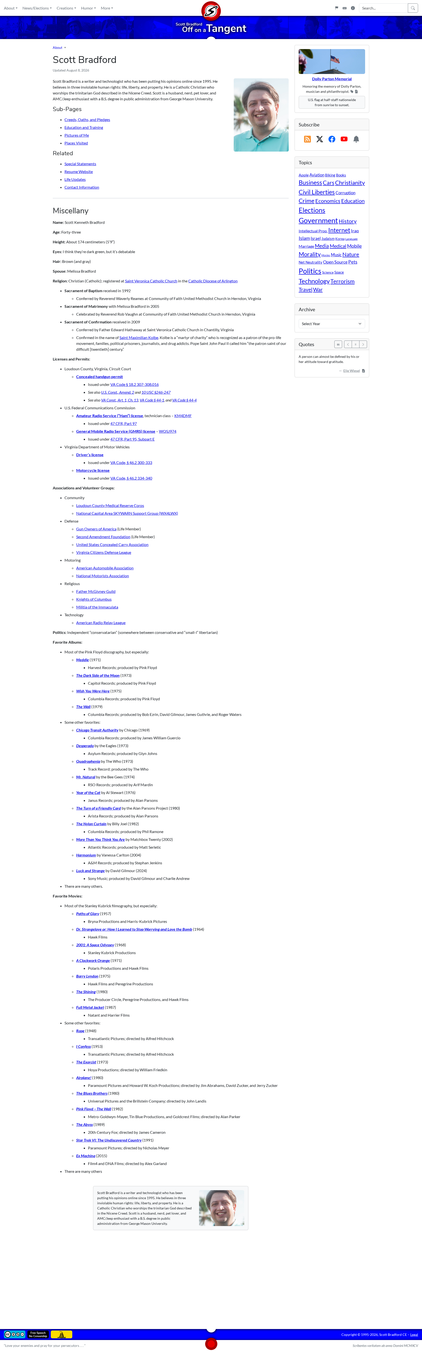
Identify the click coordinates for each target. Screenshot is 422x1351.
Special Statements (80, 163)
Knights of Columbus (94, 599)
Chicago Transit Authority (97, 730)
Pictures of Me (76, 135)
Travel (305, 289)
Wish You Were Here (93, 691)
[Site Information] (353, 8)
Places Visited (76, 143)
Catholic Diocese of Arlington (213, 280)
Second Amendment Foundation (103, 536)
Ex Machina (85, 1155)
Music (336, 254)
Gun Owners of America (96, 528)
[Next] (363, 344)
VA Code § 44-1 (152, 400)
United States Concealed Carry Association (112, 544)
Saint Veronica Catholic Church (151, 280)
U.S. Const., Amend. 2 (117, 392)
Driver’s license (90, 454)
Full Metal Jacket (90, 1007)
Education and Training (83, 127)
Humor (87, 8)
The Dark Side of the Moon (98, 675)
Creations (65, 8)
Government (318, 220)
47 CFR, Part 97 (123, 423)
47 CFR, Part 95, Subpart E (132, 439)
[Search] (413, 8)
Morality (310, 254)
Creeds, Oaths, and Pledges (87, 119)
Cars (328, 182)
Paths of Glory (87, 913)
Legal (414, 1334)
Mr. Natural (85, 776)
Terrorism (342, 281)
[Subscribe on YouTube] (344, 139)
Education (353, 200)
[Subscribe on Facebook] (331, 139)
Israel (316, 238)
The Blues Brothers (91, 1093)
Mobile (354, 246)
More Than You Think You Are (100, 839)
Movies (325, 255)
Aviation (316, 175)
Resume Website (78, 171)
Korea (340, 239)
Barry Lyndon (87, 976)
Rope (80, 1030)
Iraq (355, 230)
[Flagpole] (336, 8)
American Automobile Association (105, 568)
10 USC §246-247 (155, 392)
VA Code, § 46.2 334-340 (131, 478)
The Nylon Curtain (91, 823)
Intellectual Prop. (313, 230)
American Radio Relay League (101, 622)
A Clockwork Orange (93, 960)
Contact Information (81, 187)
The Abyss (84, 1124)
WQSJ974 (167, 431)
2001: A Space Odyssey (95, 944)
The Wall (83, 706)
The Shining (86, 991)
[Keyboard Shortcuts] (344, 8)
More (105, 8)
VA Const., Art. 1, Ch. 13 (119, 400)
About (9, 8)
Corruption (345, 192)
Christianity (350, 182)
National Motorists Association (102, 575)
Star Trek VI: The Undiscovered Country (109, 1140)
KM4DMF (183, 415)
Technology (314, 281)
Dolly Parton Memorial (332, 78)
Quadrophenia (88, 761)
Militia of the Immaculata (97, 607)
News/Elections (35, 8)
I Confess (83, 1046)
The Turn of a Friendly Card (98, 808)
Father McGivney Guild (96, 591)
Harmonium (86, 855)
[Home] (211, 8)
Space (339, 272)
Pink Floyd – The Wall (93, 1108)
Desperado (85, 745)
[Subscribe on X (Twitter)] (319, 139)
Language (351, 238)
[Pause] (355, 344)
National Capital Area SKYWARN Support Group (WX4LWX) (127, 513)
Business (310, 182)
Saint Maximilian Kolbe (138, 337)
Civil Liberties (317, 192)
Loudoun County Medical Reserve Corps (110, 505)
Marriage (306, 246)
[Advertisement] (199, 1276)
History (348, 221)
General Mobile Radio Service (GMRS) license (115, 431)
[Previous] (348, 344)
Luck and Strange (90, 870)
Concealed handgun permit (99, 376)
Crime (307, 200)
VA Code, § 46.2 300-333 (131, 462)
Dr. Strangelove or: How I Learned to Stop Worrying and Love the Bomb (134, 929)
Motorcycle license (93, 470)
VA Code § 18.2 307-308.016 (134, 384)
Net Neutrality (310, 262)
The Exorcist (86, 1062)
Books (341, 175)
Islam (304, 238)
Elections (312, 210)
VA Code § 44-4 (184, 400)
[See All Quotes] (338, 344)
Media (322, 246)
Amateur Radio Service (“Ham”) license (109, 415)
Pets (352, 262)
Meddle (82, 659)
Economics (327, 200)
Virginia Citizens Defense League (103, 552)
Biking (330, 175)
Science (328, 272)
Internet (339, 230)
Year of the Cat (88, 792)
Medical (338, 246)
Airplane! (83, 1077)
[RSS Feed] (307, 139)
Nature (350, 254)
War (318, 289)
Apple (304, 175)
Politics (310, 271)
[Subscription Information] (356, 139)
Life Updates (75, 179)
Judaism (328, 238)
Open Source (335, 262)
